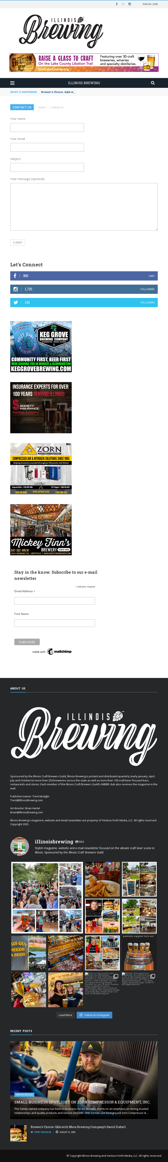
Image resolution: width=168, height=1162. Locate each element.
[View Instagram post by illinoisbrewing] (79, 929)
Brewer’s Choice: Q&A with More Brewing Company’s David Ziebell (86, 92)
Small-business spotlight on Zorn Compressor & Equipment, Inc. (82, 1102)
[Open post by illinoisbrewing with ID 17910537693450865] (139, 916)
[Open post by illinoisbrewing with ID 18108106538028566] (102, 916)
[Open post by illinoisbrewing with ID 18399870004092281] (139, 989)
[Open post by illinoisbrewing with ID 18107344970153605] (65, 953)
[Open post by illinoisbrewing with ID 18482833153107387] (28, 953)
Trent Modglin (42, 1132)
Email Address (24, 591)
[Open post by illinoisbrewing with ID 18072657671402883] (28, 989)
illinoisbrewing (46, 865)
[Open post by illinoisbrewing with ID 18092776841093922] (139, 953)
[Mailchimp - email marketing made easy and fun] (52, 651)
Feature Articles (24, 1094)
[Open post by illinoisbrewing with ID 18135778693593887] (102, 879)
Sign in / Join (150, 4)
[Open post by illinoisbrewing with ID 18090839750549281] (47, 897)
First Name (21, 614)
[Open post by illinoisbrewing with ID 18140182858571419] (139, 879)
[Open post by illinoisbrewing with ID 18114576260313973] (102, 953)
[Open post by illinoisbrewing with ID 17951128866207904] (65, 989)
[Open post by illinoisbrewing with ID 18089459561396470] (102, 989)
